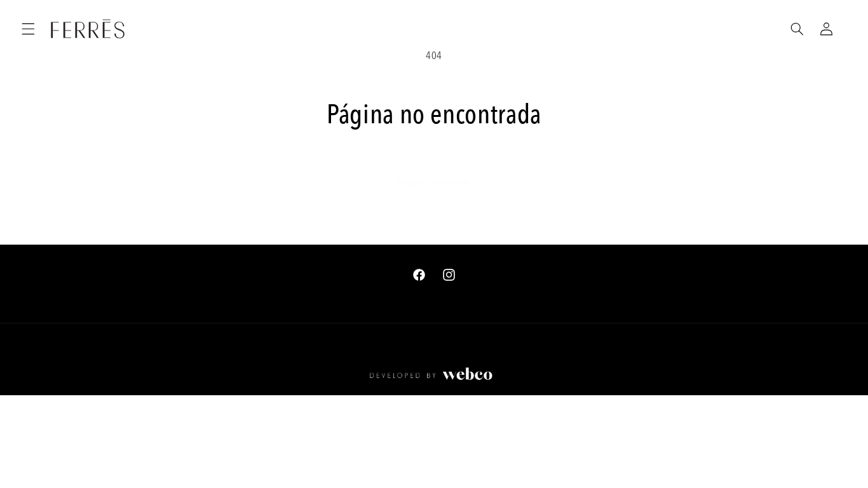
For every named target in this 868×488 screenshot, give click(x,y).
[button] (28, 28)
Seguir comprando (434, 182)
